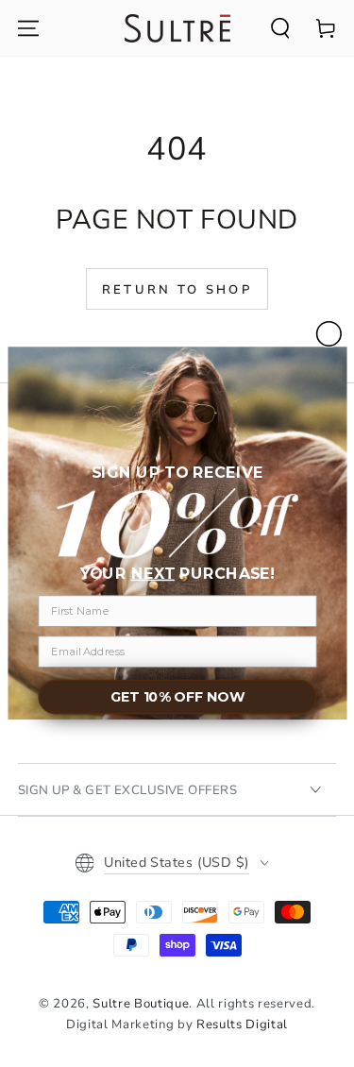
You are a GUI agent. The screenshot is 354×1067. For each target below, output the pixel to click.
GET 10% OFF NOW (177, 697)
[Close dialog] (328, 334)
